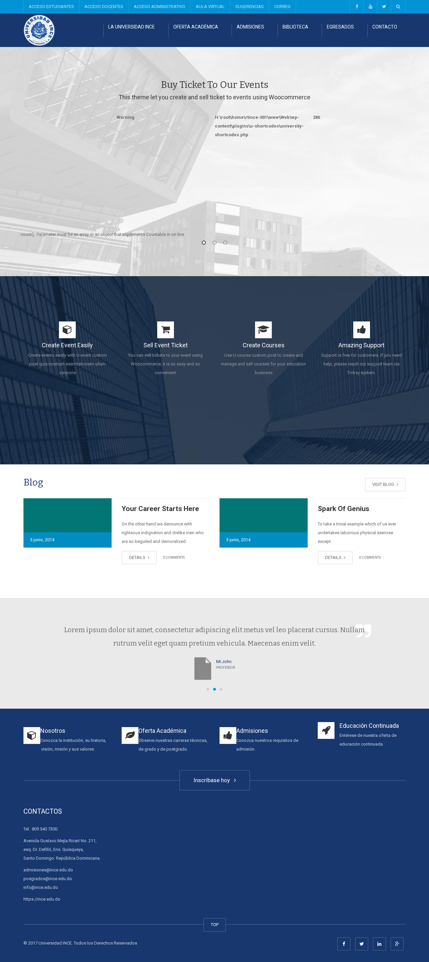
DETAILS (137, 557)
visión (47, 749)
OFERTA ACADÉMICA (195, 27)
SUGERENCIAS (249, 6)
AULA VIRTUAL (210, 6)
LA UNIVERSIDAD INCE (131, 27)
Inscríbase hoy (213, 780)
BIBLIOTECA (295, 27)
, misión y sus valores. (74, 749)
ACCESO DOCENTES (103, 6)
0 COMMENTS (174, 557)
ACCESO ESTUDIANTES (51, 6)
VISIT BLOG (383, 484)
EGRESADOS (340, 27)
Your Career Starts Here (160, 509)
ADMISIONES (250, 27)
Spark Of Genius (343, 509)
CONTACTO (384, 27)
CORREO (282, 6)
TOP (215, 924)
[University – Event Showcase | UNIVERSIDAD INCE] (39, 30)
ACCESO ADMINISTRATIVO (159, 6)
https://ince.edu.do (41, 899)
